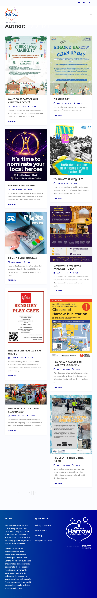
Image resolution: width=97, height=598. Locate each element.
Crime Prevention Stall (22, 258)
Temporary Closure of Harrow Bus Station (68, 363)
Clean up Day (61, 99)
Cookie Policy (40, 530)
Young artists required (68, 179)
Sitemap (38, 535)
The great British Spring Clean (69, 459)
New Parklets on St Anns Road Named (24, 410)
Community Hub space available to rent (67, 267)
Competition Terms (43, 540)
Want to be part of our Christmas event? (23, 101)
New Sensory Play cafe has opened (25, 352)
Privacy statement (43, 525)
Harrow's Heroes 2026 (21, 185)
